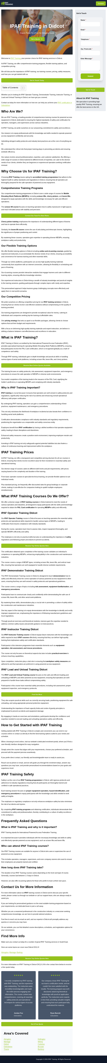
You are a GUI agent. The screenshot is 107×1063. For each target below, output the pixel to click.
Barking (19, 952)
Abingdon (4, 952)
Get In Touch (90, 90)
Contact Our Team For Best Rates (37, 215)
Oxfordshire (8, 1047)
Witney (40, 1042)
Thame (6, 1049)
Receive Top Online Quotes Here (37, 546)
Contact (101, 3)
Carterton (41, 1044)
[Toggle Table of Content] (21, 88)
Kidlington (41, 1039)
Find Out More (37, 694)
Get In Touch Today (37, 80)
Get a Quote (35, 39)
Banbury (41, 1049)
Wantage (12, 952)
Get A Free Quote (37, 1024)
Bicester (41, 1047)
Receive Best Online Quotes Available (37, 365)
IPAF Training (15, 58)
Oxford (6, 1044)
